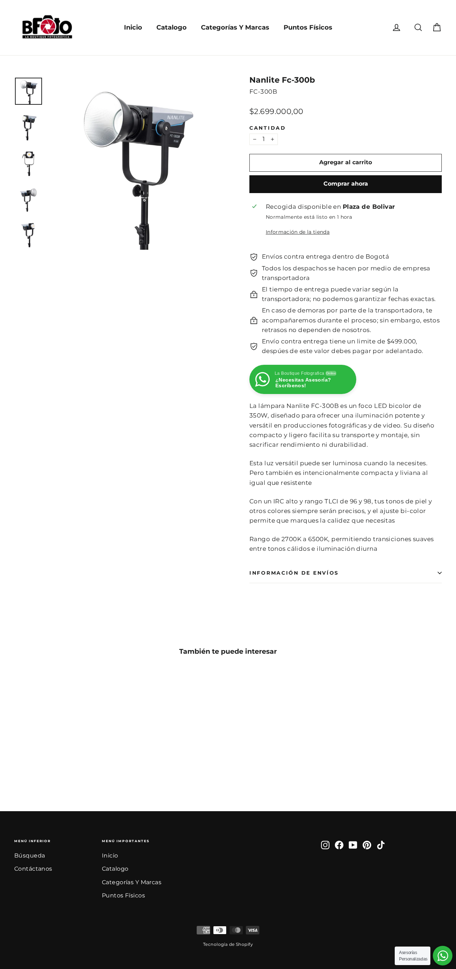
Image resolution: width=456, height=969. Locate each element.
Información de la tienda (298, 232)
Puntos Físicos (308, 27)
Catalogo (171, 27)
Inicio (133, 27)
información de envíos (294, 573)
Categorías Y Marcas (235, 27)
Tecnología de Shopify (228, 944)
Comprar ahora (345, 183)
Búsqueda (29, 855)
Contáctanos (33, 868)
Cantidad (267, 128)
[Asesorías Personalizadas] (442, 955)
